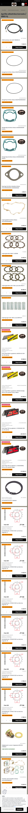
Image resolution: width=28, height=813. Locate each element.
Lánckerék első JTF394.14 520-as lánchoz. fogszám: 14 (12, 603)
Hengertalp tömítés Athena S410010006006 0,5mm (13, 157)
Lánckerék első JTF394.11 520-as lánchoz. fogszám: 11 (12, 531)
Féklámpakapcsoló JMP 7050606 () (11, 40)
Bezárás (19, 809)
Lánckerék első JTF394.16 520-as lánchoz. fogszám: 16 (12, 676)
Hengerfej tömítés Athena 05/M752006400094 (14, 72)
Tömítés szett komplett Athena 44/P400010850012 (10, 779)
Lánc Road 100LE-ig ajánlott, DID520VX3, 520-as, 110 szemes (13, 354)
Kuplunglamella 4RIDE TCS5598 (10, 253)
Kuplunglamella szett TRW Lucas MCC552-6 (13, 285)
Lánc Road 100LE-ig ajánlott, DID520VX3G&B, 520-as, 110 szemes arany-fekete (13, 391)
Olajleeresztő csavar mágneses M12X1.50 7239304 (12, 746)
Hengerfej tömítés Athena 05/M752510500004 (14, 99)
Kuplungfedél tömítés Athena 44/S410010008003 (9, 220)
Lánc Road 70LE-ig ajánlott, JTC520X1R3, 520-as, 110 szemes (13, 429)
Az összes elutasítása (9, 809)
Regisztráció (24, 0)
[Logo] (14, 4)
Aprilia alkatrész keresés (13, 10)
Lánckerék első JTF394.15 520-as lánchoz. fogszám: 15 (12, 640)
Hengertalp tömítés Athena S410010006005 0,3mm (13, 128)
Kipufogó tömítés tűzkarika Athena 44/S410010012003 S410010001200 (11, 187)
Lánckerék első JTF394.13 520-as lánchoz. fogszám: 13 (12, 567)
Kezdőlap (4, 10)
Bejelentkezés (17, 0)
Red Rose (23, 10)
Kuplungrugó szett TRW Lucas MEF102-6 (12, 317)
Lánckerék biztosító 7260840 (9, 500)
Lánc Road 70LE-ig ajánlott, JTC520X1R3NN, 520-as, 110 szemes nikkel (13, 466)
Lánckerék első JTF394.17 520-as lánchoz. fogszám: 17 (12, 712)
